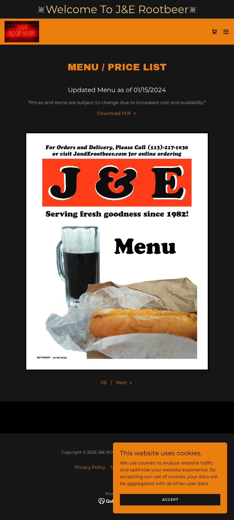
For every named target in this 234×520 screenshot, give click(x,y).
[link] (22, 31)
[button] (226, 31)
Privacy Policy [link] (89, 467)
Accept (170, 499)
